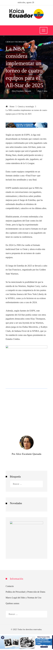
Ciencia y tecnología (16, 42)
